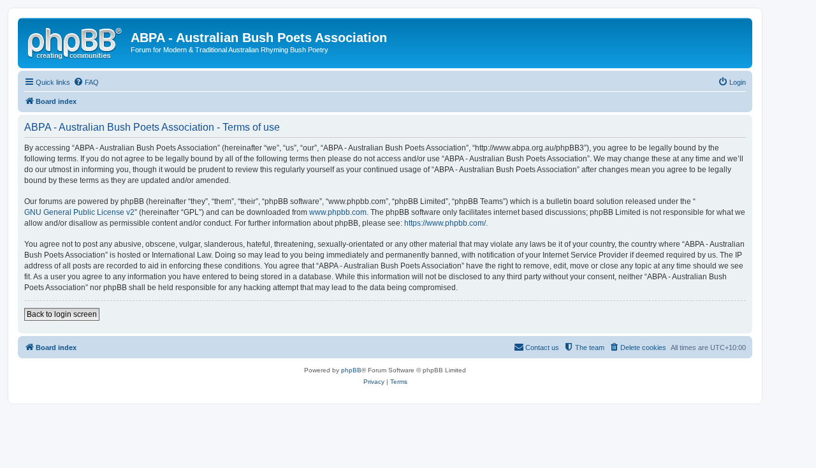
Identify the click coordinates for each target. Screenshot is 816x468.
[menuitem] (86, 82)
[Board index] (76, 41)
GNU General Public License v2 (79, 212)
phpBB (351, 370)
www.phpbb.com (338, 212)
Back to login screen (62, 314)
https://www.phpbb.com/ (445, 223)
